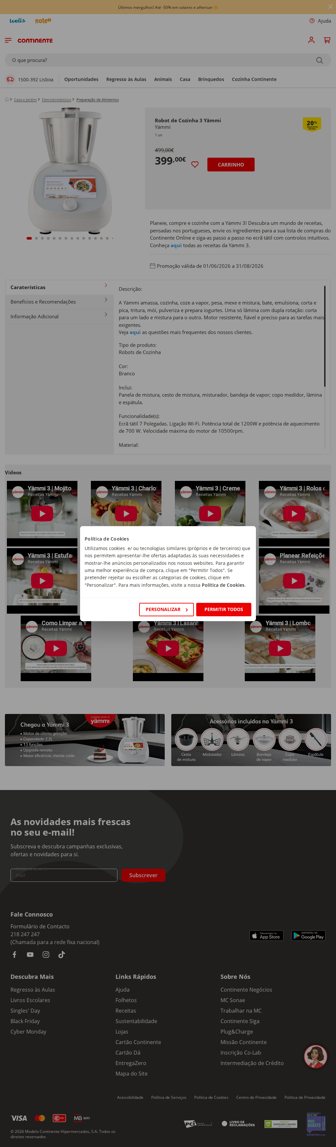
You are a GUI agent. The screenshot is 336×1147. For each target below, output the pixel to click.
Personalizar (163, 609)
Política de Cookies (223, 585)
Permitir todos (223, 609)
